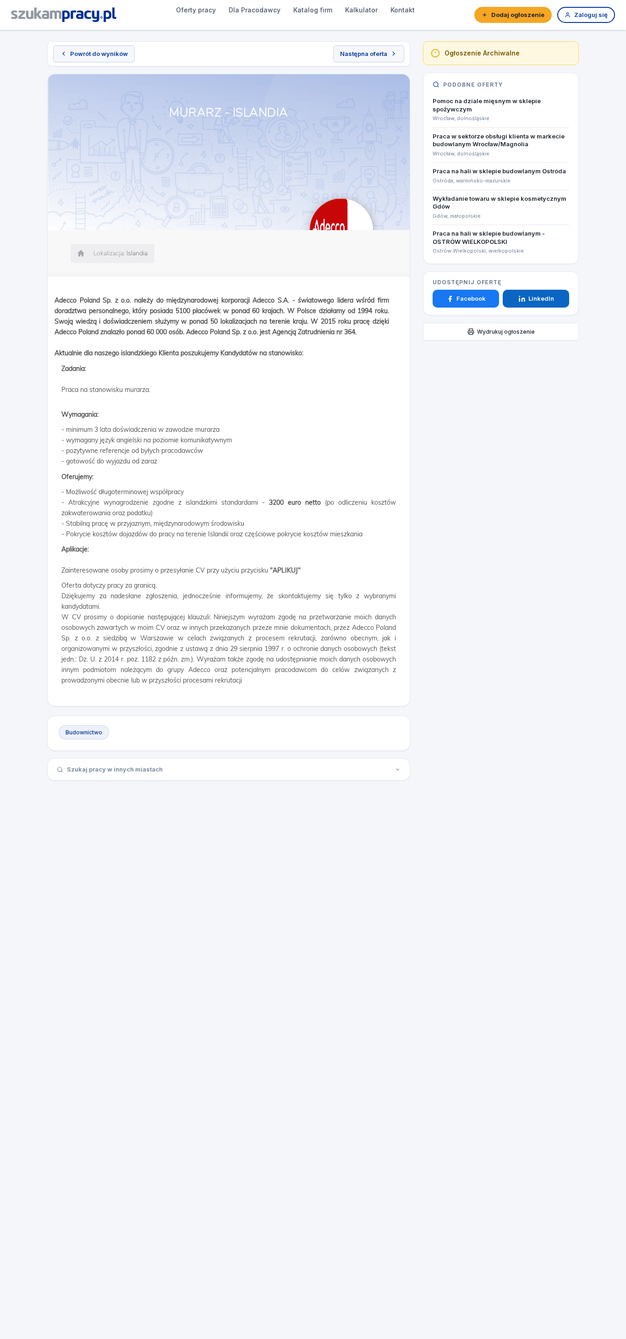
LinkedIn (541, 298)
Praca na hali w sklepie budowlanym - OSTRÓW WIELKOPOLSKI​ (489, 238)
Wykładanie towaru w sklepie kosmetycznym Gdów (499, 202)
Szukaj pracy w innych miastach (115, 769)
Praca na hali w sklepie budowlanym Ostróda (499, 171)
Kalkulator (361, 10)
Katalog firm (312, 10)
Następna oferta (363, 53)
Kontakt (402, 10)
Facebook (471, 298)
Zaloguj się (591, 14)
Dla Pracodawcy (254, 10)
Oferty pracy (196, 10)
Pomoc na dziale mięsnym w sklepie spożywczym (487, 105)
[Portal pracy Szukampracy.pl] (63, 14)
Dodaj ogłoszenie (517, 14)
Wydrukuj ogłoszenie (506, 331)
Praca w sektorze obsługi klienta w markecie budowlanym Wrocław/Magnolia (499, 140)
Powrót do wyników (99, 53)
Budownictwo (84, 732)
